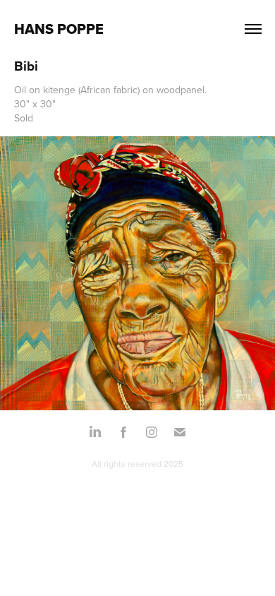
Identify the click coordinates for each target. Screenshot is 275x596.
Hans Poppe (59, 29)
